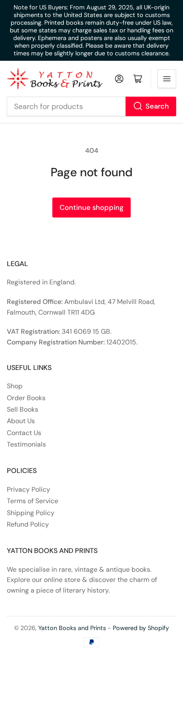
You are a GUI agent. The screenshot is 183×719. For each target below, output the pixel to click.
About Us (21, 420)
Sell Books (22, 409)
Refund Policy (28, 524)
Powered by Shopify (141, 628)
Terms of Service (32, 500)
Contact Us (24, 432)
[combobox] (92, 106)
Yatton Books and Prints (72, 628)
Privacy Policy (28, 489)
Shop (15, 385)
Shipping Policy (30, 512)
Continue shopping (91, 207)
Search (157, 106)
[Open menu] (166, 78)
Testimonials (26, 444)
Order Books (26, 397)
